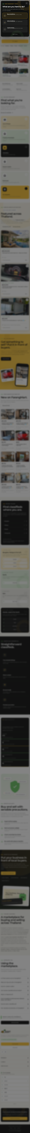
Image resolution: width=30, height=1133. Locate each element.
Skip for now (15, 34)
